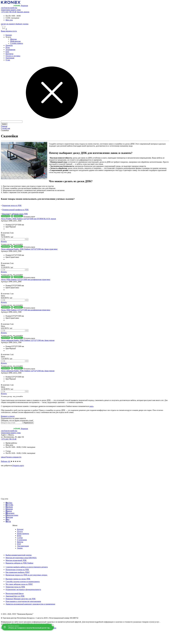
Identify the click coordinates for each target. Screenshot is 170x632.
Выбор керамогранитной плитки (19, 555)
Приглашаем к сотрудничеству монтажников (23, 601)
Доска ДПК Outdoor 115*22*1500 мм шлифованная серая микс (25, 310)
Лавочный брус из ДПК (15, 596)
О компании (22, 540)
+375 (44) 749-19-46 (8, 12)
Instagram (9, 509)
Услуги (20, 531)
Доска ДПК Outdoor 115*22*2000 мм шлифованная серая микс (25, 279)
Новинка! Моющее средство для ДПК (21, 599)
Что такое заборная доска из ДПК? (19, 584)
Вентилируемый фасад (15, 593)
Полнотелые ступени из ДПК (17, 570)
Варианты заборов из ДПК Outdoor (19, 563)
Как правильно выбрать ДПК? (18, 572)
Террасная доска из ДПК (12, 205)
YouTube (9, 503)
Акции (20, 548)
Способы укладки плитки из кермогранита (23, 581)
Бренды (20, 542)
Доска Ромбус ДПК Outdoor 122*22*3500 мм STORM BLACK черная (28, 219)
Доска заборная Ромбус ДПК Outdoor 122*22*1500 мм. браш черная (27, 340)
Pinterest (9, 511)
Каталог (20, 529)
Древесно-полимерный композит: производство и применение (30, 604)
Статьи (20, 538)
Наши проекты (23, 533)
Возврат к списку (8, 416)
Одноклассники (12, 515)
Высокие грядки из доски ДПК (18, 579)
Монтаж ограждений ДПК (16, 560)
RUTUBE (9, 505)
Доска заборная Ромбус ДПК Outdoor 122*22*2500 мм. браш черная (27, 371)
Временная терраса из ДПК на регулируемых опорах (26, 575)
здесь (91, 406)
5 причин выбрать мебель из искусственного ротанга (27, 567)
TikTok (8, 521)
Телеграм (9, 517)
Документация (23, 546)
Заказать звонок (23, 12)
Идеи (19, 536)
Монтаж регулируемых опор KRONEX (21, 558)
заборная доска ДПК (20, 214)
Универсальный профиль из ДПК (15, 210)
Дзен (7, 519)
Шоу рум (9, 20)
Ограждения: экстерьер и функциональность (23, 589)
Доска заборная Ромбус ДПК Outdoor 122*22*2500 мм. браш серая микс (29, 249)
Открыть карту (18, 465)
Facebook (9, 507)
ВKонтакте (10, 513)
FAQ (19, 544)
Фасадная (6, 214)
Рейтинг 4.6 (5, 461)
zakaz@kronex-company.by (11, 457)
